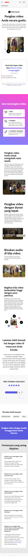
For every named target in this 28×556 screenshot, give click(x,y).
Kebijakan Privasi (16, 85)
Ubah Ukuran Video (6, 416)
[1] (7, 398)
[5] (21, 398)
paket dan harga (17, 542)
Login (24, 2)
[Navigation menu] (2, 2)
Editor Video (16, 416)
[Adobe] (7, 2)
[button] (20, 2)
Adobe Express (4, 5)
